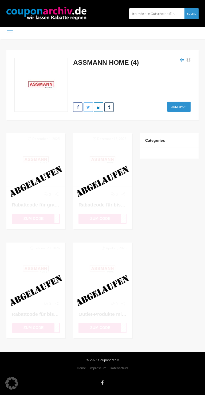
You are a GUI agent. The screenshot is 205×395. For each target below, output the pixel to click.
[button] (11, 383)
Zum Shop (179, 107)
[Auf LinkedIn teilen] (98, 107)
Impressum (97, 368)
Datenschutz (119, 368)
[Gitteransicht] (182, 60)
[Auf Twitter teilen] (88, 107)
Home (81, 368)
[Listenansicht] (188, 60)
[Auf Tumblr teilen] (109, 107)
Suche (191, 14)
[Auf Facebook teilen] (77, 107)
